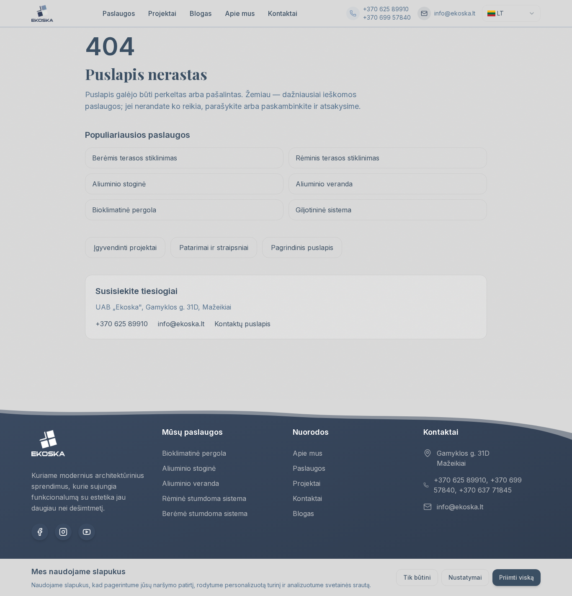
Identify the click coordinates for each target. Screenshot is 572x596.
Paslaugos (119, 13)
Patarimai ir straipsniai (213, 247)
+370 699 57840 (387, 17)
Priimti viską (516, 577)
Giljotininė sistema (323, 210)
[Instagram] (63, 532)
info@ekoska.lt (454, 13)
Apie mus (240, 13)
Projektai (162, 13)
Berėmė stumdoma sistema (204, 513)
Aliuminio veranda (324, 184)
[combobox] (511, 13)
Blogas (200, 13)
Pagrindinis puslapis (302, 247)
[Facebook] (39, 532)
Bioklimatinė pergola (124, 210)
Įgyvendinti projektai (125, 247)
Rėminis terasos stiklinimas (337, 158)
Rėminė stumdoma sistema (204, 498)
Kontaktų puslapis (242, 324)
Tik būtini (417, 577)
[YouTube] (86, 532)
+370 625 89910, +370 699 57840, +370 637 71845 (478, 485)
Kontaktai (282, 13)
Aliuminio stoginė (119, 184)
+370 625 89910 (386, 9)
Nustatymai (465, 577)
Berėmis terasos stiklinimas (134, 158)
